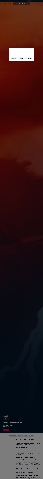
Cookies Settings (13, 58)
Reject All (21, 58)
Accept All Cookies (28, 58)
